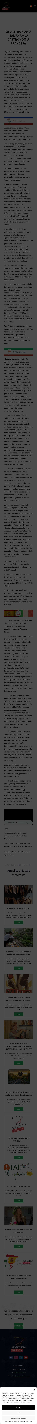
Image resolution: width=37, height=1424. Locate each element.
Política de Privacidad (19, 1421)
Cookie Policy (9, 1421)
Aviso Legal (29, 1421)
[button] (34, 1390)
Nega (18, 1413)
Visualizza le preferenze (18, 1418)
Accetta (18, 1407)
